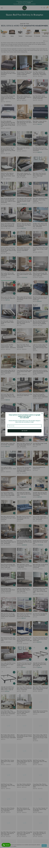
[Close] (42, 413)
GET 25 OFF (24, 430)
